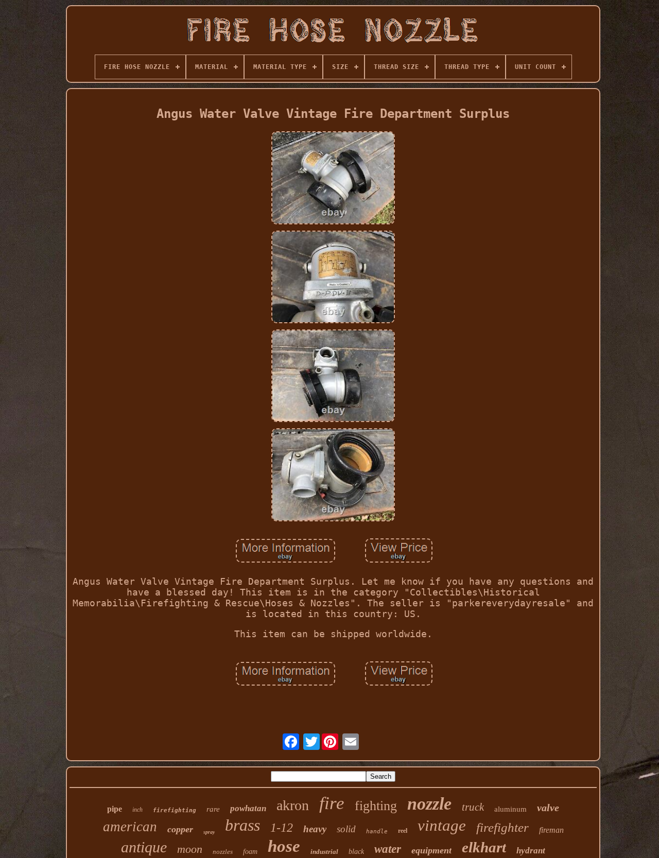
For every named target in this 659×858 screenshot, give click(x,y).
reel (402, 830)
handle (377, 831)
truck (473, 807)
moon (189, 849)
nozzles (223, 851)
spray (209, 832)
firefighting (174, 810)
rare (213, 809)
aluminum (510, 809)
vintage (442, 825)
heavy (314, 829)
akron (292, 805)
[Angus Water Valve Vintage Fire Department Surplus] (333, 178)
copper (180, 829)
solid (346, 829)
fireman (551, 830)
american (130, 826)
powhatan (248, 808)
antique (144, 846)
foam (250, 851)
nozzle (429, 803)
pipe (114, 808)
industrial (324, 851)
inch (137, 809)
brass (242, 825)
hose (284, 846)
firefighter (502, 827)
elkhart (484, 847)
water (387, 849)
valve (548, 807)
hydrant (530, 850)
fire (331, 803)
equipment (431, 850)
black (356, 851)
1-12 (281, 827)
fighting (376, 805)
